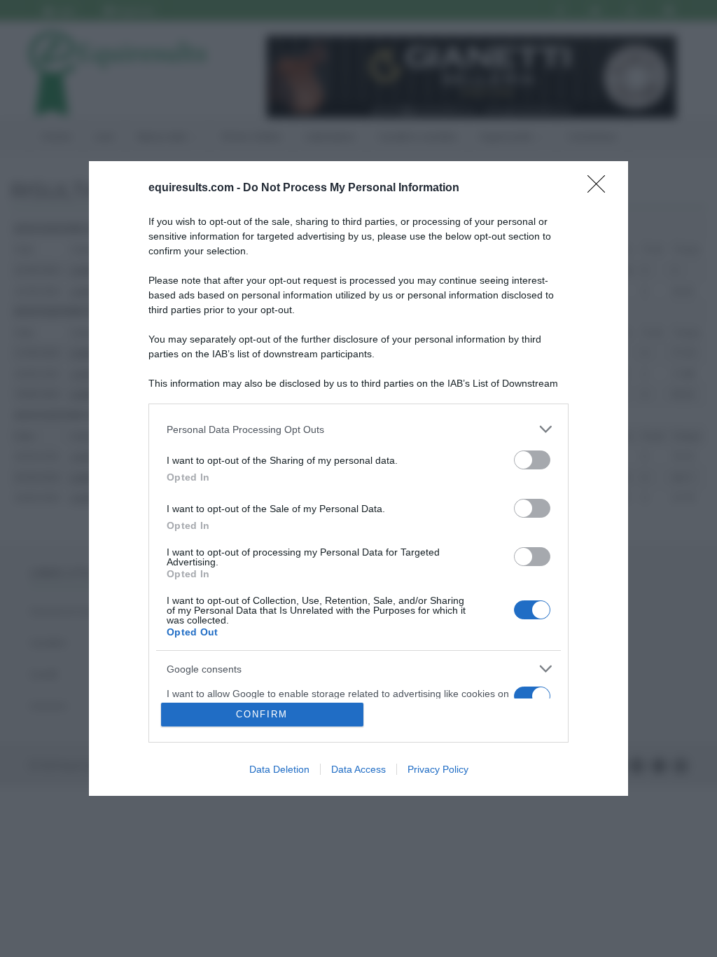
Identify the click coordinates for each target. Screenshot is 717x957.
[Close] (600, 188)
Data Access (358, 769)
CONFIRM (262, 714)
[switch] (532, 459)
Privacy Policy (438, 769)
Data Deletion (279, 769)
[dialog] (358, 478)
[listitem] (358, 429)
